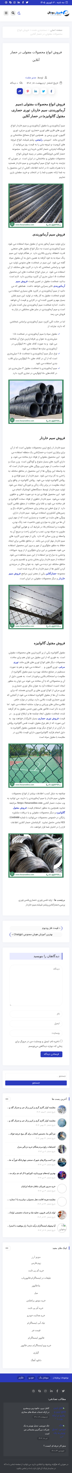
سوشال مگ (44, 1378)
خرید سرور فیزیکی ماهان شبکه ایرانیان (38, 1186)
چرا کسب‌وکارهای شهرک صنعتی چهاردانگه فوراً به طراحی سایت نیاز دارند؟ (31, 1160)
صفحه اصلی (56, 30)
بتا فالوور (36, 1285)
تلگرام (21, 1378)
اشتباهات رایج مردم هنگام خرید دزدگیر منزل (36, 1147)
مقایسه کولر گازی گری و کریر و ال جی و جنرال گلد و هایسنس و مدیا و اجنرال (31, 1107)
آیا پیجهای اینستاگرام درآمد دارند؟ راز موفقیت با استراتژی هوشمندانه (31, 1226)
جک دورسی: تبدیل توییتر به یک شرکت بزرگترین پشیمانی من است (36, 1429)
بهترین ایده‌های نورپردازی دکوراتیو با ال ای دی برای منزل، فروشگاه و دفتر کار (31, 1173)
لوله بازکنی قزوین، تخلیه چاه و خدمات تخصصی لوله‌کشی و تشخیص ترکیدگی (31, 1212)
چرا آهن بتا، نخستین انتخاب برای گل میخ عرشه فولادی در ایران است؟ (31, 1134)
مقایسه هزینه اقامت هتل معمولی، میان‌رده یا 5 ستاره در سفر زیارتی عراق (31, 1199)
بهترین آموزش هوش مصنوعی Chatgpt (33, 934)
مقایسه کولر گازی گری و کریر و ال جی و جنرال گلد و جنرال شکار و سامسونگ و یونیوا (31, 1120)
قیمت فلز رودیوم (50, 928)
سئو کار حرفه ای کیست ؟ (55, 1446)
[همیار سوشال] (58, 13)
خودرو (31, 1378)
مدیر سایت (30, 78)
